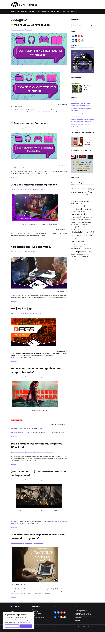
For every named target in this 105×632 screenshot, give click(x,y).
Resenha (87, 254)
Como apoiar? (65, 11)
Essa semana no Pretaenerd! (31, 123)
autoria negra (82, 197)
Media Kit (34, 615)
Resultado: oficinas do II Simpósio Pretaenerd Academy (80, 126)
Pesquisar (92, 25)
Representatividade (48, 377)
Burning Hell (76, 201)
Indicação (87, 219)
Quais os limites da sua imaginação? (34, 184)
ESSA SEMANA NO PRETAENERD (31, 25)
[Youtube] (82, 36)
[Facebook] (73, 36)
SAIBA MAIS (78, 620)
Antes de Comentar (37, 613)
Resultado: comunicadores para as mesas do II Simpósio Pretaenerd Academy (82, 120)
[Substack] (79, 40)
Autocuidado (75, 195)
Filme (90, 217)
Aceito (26, 626)
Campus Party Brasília (46, 589)
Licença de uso (36, 611)
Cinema (85, 201)
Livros (74, 227)
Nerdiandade (78, 232)
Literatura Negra (87, 224)
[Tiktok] (82, 40)
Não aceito (12, 626)
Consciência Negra (80, 209)
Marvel (82, 227)
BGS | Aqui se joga (22, 308)
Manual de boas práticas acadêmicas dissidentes (81, 109)
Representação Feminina (77, 254)
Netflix (90, 232)
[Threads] (76, 40)
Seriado (84, 257)
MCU (89, 227)
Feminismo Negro (38, 189)
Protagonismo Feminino (78, 244)
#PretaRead (23, 11)
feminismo (81, 211)
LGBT (73, 224)
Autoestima (83, 195)
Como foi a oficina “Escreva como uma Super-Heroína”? (81, 115)
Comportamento (79, 206)
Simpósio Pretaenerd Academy (50, 11)
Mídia (74, 229)
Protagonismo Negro (77, 246)
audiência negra (81, 192)
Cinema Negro (76, 203)
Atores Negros (87, 189)
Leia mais (13, 116)
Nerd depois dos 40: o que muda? (31, 247)
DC (91, 209)
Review (75, 257)
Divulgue (34, 609)
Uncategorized (37, 313)
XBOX (73, 259)
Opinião (77, 238)
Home (12, 11)
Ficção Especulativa (79, 217)
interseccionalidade (85, 222)
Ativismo (75, 189)
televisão (91, 256)
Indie (73, 222)
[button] (76, 11)
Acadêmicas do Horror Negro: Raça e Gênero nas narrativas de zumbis (81, 104)
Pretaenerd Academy (35, 11)
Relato (73, 252)
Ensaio (74, 211)
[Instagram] (79, 36)
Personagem (77, 242)
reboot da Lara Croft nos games (20, 432)
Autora (74, 197)
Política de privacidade (25, 622)
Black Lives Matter (85, 199)
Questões (76, 248)
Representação (84, 251)
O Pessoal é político (82, 235)
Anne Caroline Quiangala (18, 30)
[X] (76, 36)
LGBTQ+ (78, 224)
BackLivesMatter (75, 199)
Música (81, 229)
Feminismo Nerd (79, 214)
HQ (81, 219)
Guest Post (74, 219)
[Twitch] (73, 40)
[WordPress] (61, 617)
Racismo (87, 248)
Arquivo (73, 11)
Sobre (17, 11)
